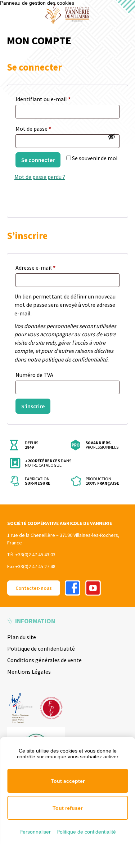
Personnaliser (35, 832)
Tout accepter (68, 781)
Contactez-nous (33, 588)
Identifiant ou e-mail (57, 99)
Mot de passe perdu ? (39, 176)
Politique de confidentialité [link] (86, 832)
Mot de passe (47, 128)
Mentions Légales (29, 671)
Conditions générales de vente (44, 660)
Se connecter (38, 159)
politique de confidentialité (74, 359)
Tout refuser (67, 808)
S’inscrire (33, 406)
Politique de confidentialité (41, 648)
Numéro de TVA (34, 374)
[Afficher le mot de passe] (112, 136)
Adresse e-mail (49, 267)
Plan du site (21, 637)
